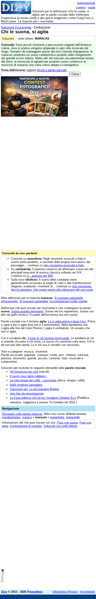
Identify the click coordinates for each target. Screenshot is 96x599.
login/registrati (86, 3)
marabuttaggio (11, 417)
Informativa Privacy (65, 591)
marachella (57, 417)
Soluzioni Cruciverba (16, 27)
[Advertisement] (48, 538)
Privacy (2, 577)
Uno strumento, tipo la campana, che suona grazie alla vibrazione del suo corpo (52, 288)
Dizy (4, 591)
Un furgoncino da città (24, 371)
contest (81, 7)
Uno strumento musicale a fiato (64, 265)
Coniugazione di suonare (26, 426)
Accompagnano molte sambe (68, 301)
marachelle (73, 417)
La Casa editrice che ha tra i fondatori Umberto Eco (43, 397)
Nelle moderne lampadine (26, 385)
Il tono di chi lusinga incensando (48, 338)
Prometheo (34, 591)
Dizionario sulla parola (22, 414)
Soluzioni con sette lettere (60, 426)
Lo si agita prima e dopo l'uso (67, 321)
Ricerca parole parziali (51, 70)
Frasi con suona (67, 422)
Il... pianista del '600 (40, 275)
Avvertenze (87, 591)
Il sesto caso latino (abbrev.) (28, 376)
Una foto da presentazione (27, 393)
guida (91, 7)
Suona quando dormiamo (27, 311)
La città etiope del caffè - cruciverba (33, 380)
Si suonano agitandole (33, 301)
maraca (27, 417)
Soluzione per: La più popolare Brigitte (34, 389)
